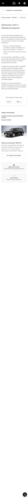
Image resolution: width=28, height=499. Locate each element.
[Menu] (3, 3)
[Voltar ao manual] (3, 10)
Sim (8, 102)
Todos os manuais (5, 17)
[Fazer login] (24, 3)
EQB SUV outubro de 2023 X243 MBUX (15, 17)
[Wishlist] (19, 3)
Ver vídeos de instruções (14, 155)
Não (18, 102)
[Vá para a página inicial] (14, 3)
